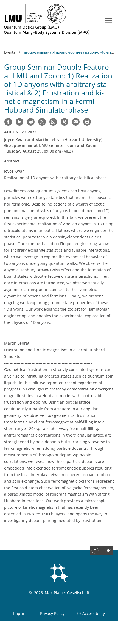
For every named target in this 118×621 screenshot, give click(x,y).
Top (106, 550)
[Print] (87, 122)
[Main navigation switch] (108, 20)
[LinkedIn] (19, 122)
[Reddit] (31, 122)
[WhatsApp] (53, 122)
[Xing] (64, 122)
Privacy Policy (52, 613)
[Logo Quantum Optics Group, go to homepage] (48, 19)
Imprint (20, 613)
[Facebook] (8, 122)
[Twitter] (42, 122)
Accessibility (93, 613)
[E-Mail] (76, 122)
